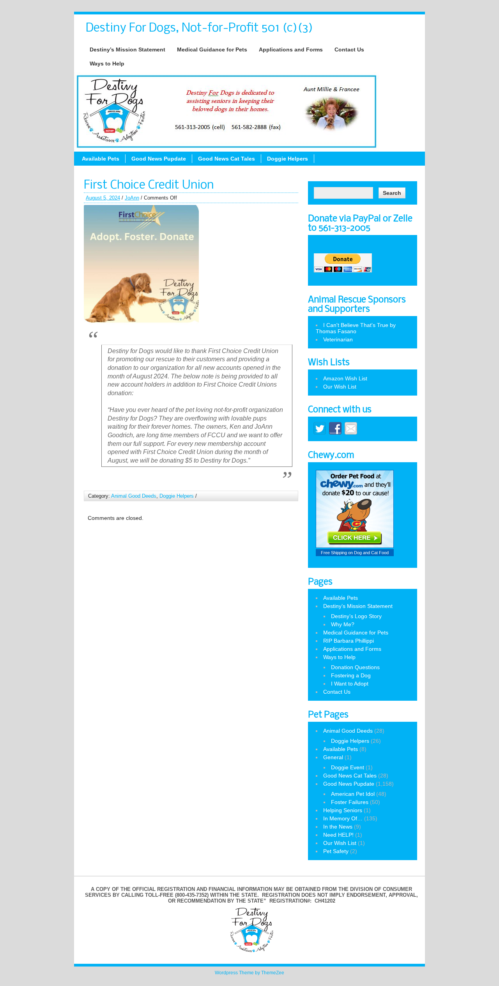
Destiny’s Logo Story (356, 616)
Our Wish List (339, 386)
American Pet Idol (353, 794)
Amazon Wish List (345, 378)
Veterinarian (338, 339)
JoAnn (132, 198)
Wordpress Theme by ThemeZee (249, 972)
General (333, 757)
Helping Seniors (342, 810)
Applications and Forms (291, 49)
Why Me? (342, 624)
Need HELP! (338, 835)
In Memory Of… (343, 818)
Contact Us (349, 49)
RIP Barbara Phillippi (348, 641)
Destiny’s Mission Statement (127, 49)
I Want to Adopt (349, 683)
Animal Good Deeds (133, 496)
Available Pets (100, 158)
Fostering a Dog (351, 675)
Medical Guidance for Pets (212, 49)
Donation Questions (355, 667)
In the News (337, 826)
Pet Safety (336, 851)
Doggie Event (347, 767)
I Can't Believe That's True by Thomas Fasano (356, 328)
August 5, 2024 (103, 198)
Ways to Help (107, 63)
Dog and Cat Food (371, 552)
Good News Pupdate (158, 158)
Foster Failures (349, 802)
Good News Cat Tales (226, 158)
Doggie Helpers (287, 158)
